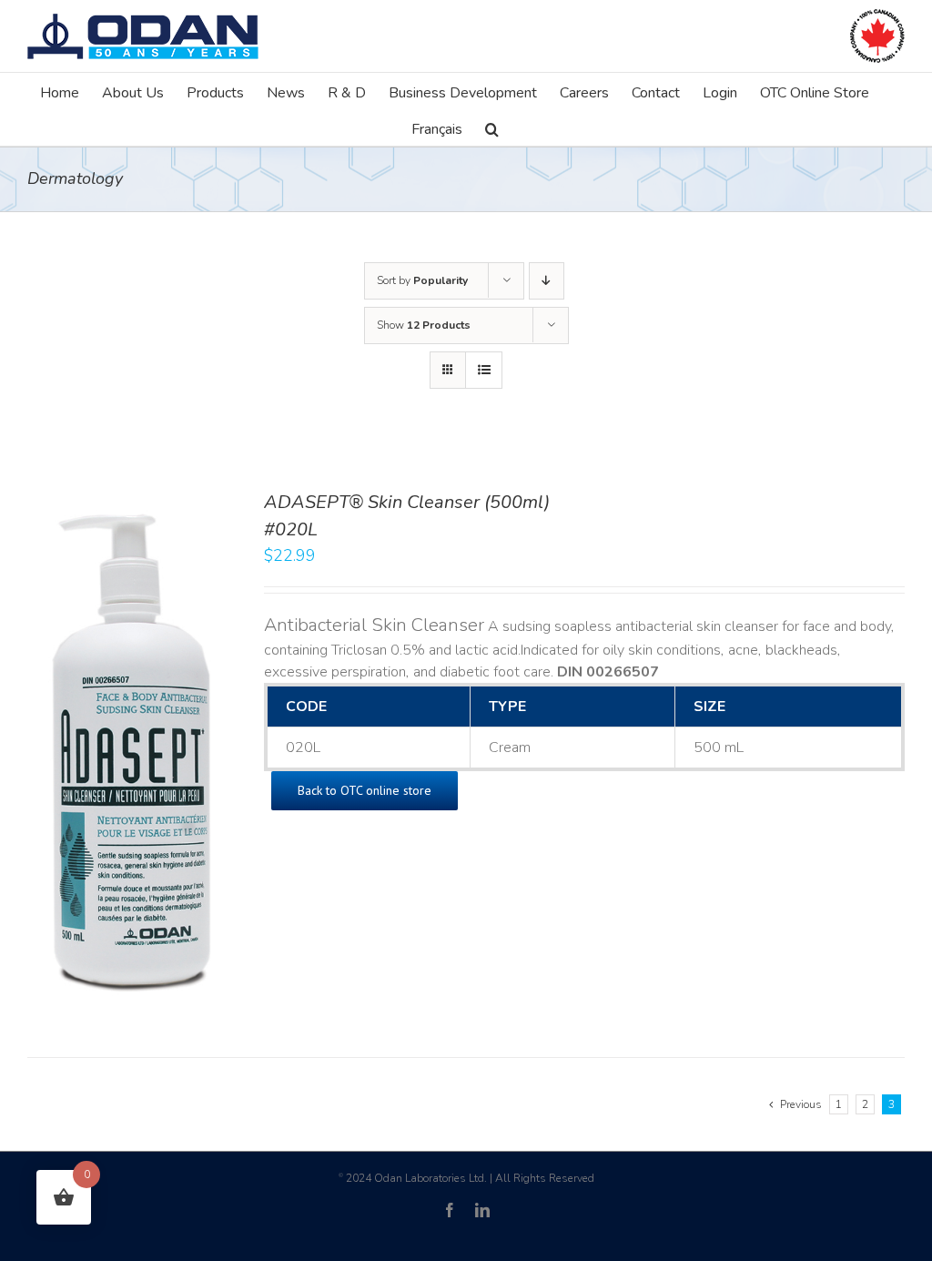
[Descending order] (546, 281)
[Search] (492, 127)
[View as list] (483, 370)
